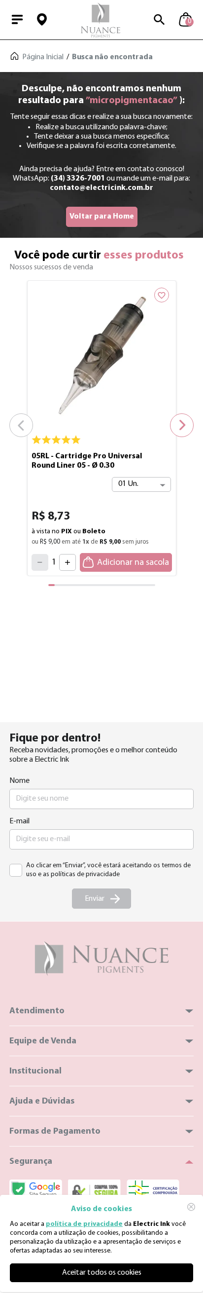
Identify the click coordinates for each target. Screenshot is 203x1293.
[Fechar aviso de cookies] (191, 1207)
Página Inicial (43, 57)
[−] (40, 562)
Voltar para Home (101, 217)
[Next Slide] (182, 425)
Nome (19, 781)
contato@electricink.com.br (101, 188)
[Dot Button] (58, 585)
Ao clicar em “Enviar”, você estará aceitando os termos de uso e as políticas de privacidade (108, 870)
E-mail (19, 821)
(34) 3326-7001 (78, 179)
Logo (100, 19)
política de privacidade (84, 1224)
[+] (67, 562)
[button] (41, 19)
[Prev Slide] (21, 425)
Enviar (94, 899)
